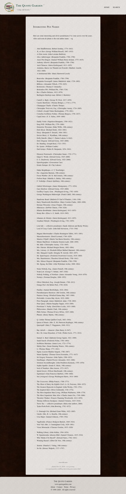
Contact (59, 487)
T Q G (63, 481)
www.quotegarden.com (63, 484)
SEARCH (116, 7)
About (52, 487)
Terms (66, 487)
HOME (106, 7)
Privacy (73, 487)
